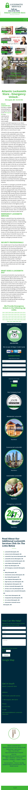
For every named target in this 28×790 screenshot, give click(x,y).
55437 (3, 319)
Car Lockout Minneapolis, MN (12, 600)
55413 (6, 314)
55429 (3, 318)
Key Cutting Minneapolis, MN (12, 577)
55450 (17, 321)
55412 (3, 314)
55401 (3, 312)
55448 (14, 321)
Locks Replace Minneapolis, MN (12, 563)
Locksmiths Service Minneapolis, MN (14, 558)
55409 (18, 312)
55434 (18, 318)
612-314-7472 (14, 11)
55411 (24, 312)
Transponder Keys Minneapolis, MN (13, 597)
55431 (9, 318)
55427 (21, 316)
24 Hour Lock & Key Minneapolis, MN (14, 588)
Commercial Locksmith (14, 447)
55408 (15, 312)
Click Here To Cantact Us (14, 325)
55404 (9, 312)
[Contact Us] (14, 40)
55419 (24, 314)
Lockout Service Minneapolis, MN (13, 554)
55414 (9, 314)
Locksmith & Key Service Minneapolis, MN (15, 556)
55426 (18, 316)
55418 (21, 314)
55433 (15, 318)
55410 (21, 312)
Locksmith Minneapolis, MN (12, 551)
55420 (3, 316)
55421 (6, 316)
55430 (6, 318)
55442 (15, 319)
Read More (14, 439)
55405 (12, 312)
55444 (21, 319)
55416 (15, 314)
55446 (8, 321)
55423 (9, 316)
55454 (20, 321)
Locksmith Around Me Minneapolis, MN (15, 561)
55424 (12, 316)
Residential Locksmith (14, 416)
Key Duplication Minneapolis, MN (13, 584)
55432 (12, 318)
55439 (9, 319)
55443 (18, 319)
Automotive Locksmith (14, 476)
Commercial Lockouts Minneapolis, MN (14, 574)
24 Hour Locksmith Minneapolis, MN (14, 586)
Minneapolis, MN (10, 100)
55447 (11, 321)
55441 (12, 319)
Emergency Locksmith (14, 504)
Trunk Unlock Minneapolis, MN (12, 595)
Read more (4, 32)
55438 (6, 319)
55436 (24, 318)
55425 (15, 316)
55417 (18, 314)
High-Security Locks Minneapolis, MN (14, 581)
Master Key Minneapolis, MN (12, 565)
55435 (21, 318)
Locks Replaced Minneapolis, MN (13, 579)
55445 (24, 319)
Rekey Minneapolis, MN (11, 572)
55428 (24, 316)
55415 (12, 314)
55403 (6, 312)
